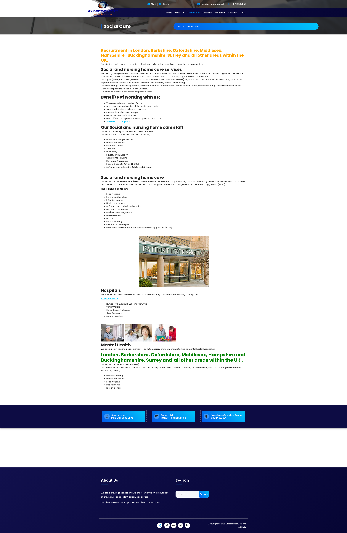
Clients (165, 4)
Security (232, 12)
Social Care (193, 12)
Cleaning (207, 12)
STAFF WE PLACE (109, 298)
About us (179, 12)
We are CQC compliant (118, 121)
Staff (153, 4)
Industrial (220, 12)
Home (169, 12)
